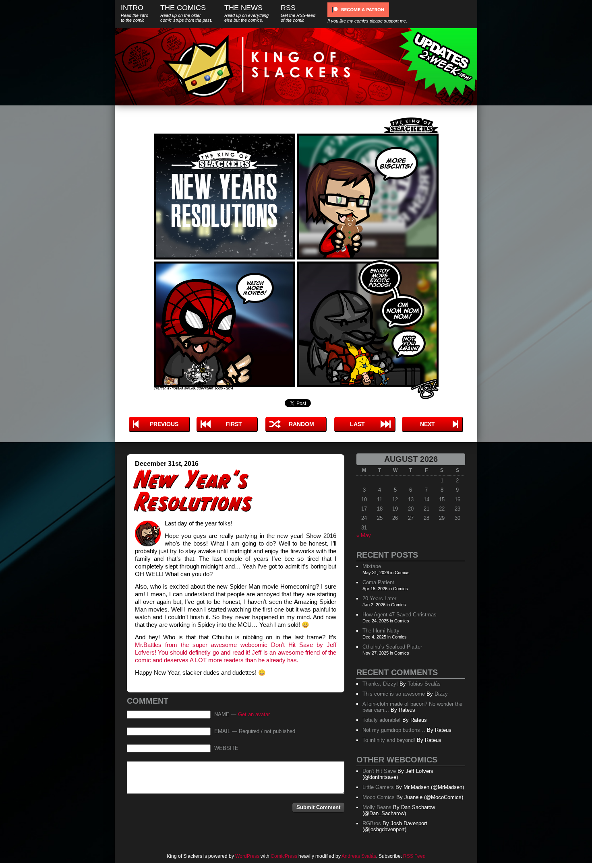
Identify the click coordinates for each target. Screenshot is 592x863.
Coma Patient (378, 582)
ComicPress (284, 856)
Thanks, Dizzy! (380, 684)
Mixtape (371, 566)
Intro (134, 13)
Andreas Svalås (359, 856)
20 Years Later (379, 598)
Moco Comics (378, 797)
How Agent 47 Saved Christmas (399, 615)
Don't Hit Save (379, 771)
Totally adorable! (381, 720)
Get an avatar (254, 714)
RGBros (371, 823)
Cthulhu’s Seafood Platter (392, 647)
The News (246, 13)
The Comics (186, 13)
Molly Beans (376, 807)
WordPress (247, 856)
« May (363, 535)
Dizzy (441, 694)
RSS (298, 13)
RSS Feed (414, 856)
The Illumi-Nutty (380, 631)
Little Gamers (378, 787)
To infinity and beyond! (388, 740)
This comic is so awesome (393, 694)
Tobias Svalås (424, 684)
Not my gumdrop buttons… (393, 730)
